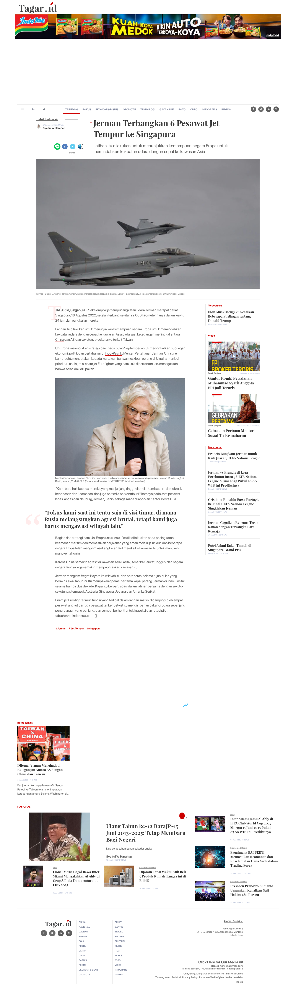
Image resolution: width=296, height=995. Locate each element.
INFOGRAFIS (209, 109)
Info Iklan (238, 977)
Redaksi (176, 977)
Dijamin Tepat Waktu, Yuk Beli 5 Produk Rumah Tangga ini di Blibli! (162, 875)
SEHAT (118, 922)
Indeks (239, 981)
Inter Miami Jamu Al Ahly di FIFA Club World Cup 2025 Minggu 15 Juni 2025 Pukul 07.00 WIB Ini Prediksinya (251, 825)
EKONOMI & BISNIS (107, 109)
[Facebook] (253, 109)
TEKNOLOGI (147, 109)
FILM (117, 950)
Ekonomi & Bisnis (147, 867)
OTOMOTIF (129, 109)
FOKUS (87, 109)
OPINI (82, 955)
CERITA (82, 950)
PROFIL (82, 946)
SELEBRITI (120, 941)
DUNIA (82, 922)
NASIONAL (24, 806)
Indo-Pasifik (113, 353)
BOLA (82, 941)
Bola (55, 867)
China (59, 339)
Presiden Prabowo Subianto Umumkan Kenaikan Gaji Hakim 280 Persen (251, 889)
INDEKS (226, 109)
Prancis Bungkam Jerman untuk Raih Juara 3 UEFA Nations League (234, 455)
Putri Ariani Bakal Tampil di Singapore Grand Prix (229, 547)
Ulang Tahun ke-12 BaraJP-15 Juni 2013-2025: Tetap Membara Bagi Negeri (145, 832)
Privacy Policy (190, 977)
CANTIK (119, 927)
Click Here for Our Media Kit (220, 962)
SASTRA (83, 960)
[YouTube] (268, 109)
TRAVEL (119, 931)
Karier (229, 977)
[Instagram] (276, 109)
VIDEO (193, 109)
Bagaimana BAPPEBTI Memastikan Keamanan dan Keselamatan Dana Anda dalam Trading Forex (254, 858)
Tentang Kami (162, 977)
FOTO (182, 109)
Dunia (72, 152)
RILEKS (118, 955)
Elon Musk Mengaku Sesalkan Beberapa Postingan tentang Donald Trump (231, 315)
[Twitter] (261, 109)
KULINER (119, 936)
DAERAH (83, 931)
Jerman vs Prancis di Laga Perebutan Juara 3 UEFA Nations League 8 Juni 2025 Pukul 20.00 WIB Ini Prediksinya (232, 478)
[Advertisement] (148, 72)
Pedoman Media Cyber (211, 977)
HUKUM (83, 936)
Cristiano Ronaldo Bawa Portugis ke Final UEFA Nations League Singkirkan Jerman (233, 503)
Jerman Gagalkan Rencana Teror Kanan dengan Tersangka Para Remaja (233, 526)
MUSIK (118, 946)
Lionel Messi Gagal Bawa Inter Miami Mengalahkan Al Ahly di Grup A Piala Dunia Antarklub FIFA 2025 (76, 878)
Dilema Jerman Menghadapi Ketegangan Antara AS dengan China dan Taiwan (40, 769)
